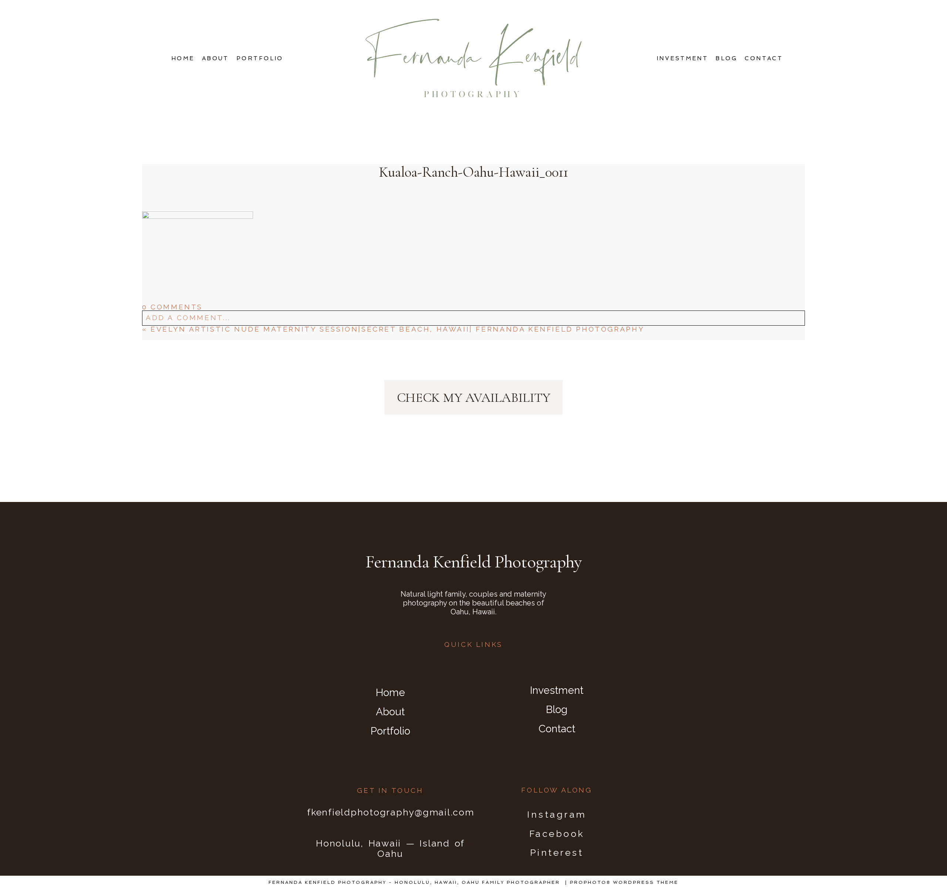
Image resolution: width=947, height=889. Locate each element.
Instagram (556, 814)
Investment (682, 58)
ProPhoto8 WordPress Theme (624, 882)
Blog (726, 58)
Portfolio (259, 58)
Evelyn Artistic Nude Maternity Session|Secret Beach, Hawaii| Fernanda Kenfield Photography (397, 329)
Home (183, 58)
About (215, 58)
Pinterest (557, 852)
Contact (764, 58)
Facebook (556, 833)
